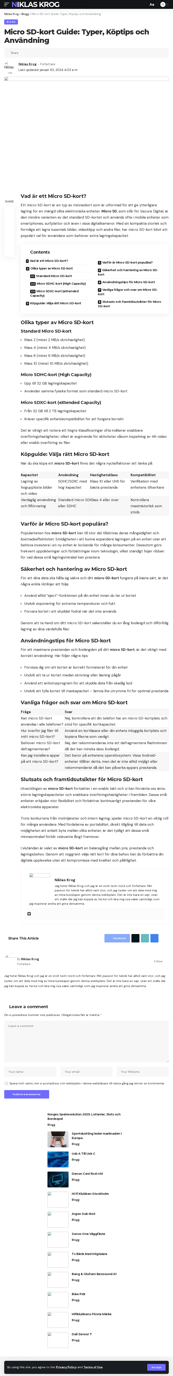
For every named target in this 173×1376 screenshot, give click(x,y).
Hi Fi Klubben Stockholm (90, 1194)
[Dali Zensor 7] (58, 1340)
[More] (49, 52)
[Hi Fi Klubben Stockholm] (58, 1199)
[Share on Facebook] (23, 52)
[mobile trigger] (7, 4)
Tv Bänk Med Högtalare (89, 1254)
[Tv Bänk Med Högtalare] (58, 1260)
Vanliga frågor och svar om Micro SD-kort (128, 292)
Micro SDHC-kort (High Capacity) (61, 284)
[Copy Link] (36, 52)
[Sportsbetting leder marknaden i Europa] (58, 1139)
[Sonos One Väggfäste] (58, 1240)
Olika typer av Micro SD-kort (51, 268)
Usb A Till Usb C (83, 1154)
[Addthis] (29, 914)
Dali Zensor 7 (82, 1334)
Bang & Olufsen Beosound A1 (94, 1274)
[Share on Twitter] (29, 52)
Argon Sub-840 (83, 1214)
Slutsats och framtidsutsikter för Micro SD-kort (129, 304)
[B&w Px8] (58, 1300)
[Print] (43, 52)
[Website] (167, 961)
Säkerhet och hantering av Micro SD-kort (128, 272)
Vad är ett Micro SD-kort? (49, 261)
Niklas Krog (35, 4)
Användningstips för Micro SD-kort (128, 282)
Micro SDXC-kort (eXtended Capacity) (54, 293)
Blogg (11, 21)
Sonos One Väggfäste (88, 1234)
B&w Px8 (78, 1294)
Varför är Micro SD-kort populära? (127, 262)
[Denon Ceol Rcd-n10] (58, 1179)
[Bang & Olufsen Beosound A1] (58, 1280)
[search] (144, 4)
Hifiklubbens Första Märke (92, 1314)
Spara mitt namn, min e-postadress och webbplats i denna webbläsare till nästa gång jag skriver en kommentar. (87, 1083)
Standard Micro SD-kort (54, 276)
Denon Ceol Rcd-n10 (87, 1174)
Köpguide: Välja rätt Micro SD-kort (55, 303)
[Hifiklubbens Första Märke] (58, 1320)
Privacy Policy (66, 1367)
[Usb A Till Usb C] (58, 1159)
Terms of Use (93, 1367)
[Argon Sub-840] (58, 1220)
